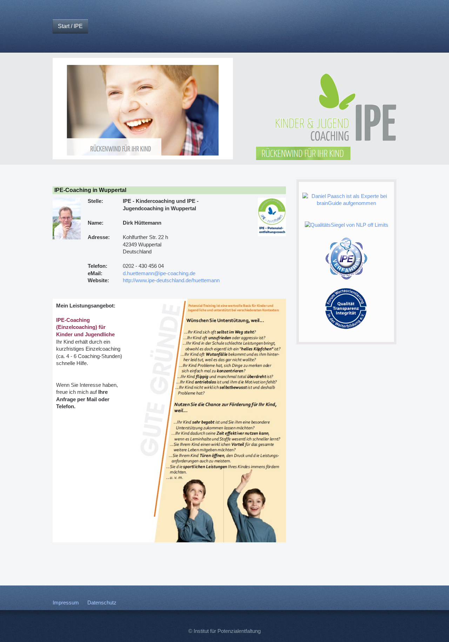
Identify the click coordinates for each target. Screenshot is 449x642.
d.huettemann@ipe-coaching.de (159, 273)
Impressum (66, 602)
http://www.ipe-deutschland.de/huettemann (171, 280)
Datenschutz (101, 602)
